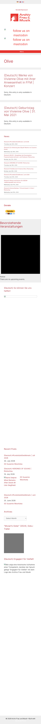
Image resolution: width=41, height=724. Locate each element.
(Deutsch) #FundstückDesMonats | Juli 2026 (16, 141)
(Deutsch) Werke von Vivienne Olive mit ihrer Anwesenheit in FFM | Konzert (20, 80)
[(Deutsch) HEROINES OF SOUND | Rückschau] (11, 483)
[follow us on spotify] (27, 26)
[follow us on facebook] (17, 26)
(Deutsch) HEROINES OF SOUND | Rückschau (17, 163)
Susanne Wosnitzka (14, 464)
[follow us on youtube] (24, 26)
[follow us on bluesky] (20, 41)
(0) (5, 464)
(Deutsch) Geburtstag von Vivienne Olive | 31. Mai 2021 (20, 111)
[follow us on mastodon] (20, 33)
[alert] (20, 255)
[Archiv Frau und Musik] (20, 21)
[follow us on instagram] (20, 26)
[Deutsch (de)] (18, 2)
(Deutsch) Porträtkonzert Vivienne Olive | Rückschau (18, 169)
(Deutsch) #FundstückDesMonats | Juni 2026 (16, 174)
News (6, 136)
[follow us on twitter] (14, 26)
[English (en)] (20, 2)
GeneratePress (20, 721)
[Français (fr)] (23, 2)
